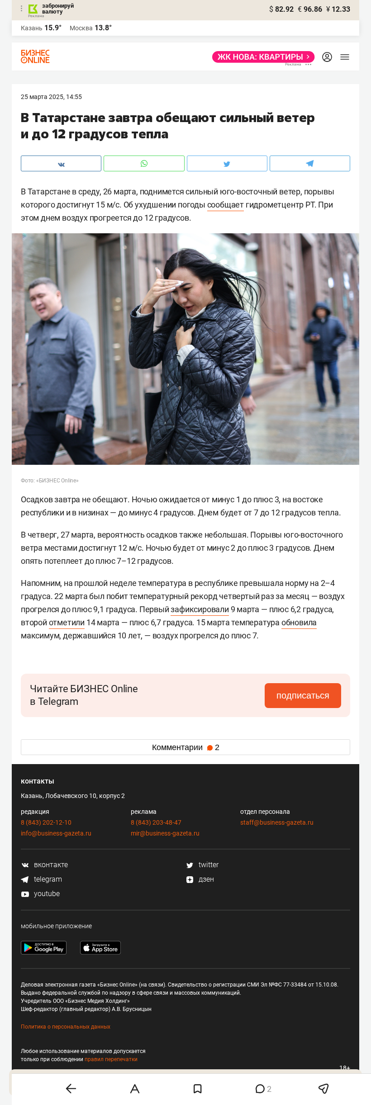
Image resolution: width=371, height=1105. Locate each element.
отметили (67, 622)
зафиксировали (199, 609)
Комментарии (185, 747)
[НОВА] (261, 57)
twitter (208, 864)
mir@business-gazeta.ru (165, 833)
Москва (81, 28)
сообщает (225, 204)
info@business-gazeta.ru (56, 833)
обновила (299, 622)
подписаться (302, 695)
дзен (205, 879)
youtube (46, 893)
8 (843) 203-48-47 (156, 822)
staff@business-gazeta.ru (277, 822)
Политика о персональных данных (65, 1027)
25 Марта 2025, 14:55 (51, 96)
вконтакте (50, 864)
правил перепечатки (111, 1059)
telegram (47, 879)
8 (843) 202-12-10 (46, 822)
